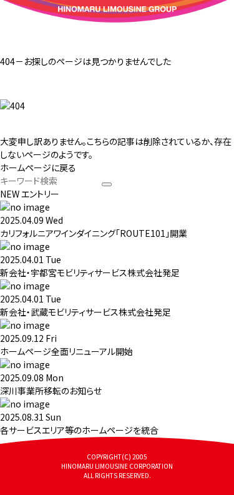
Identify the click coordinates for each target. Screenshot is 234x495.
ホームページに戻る (38, 167)
